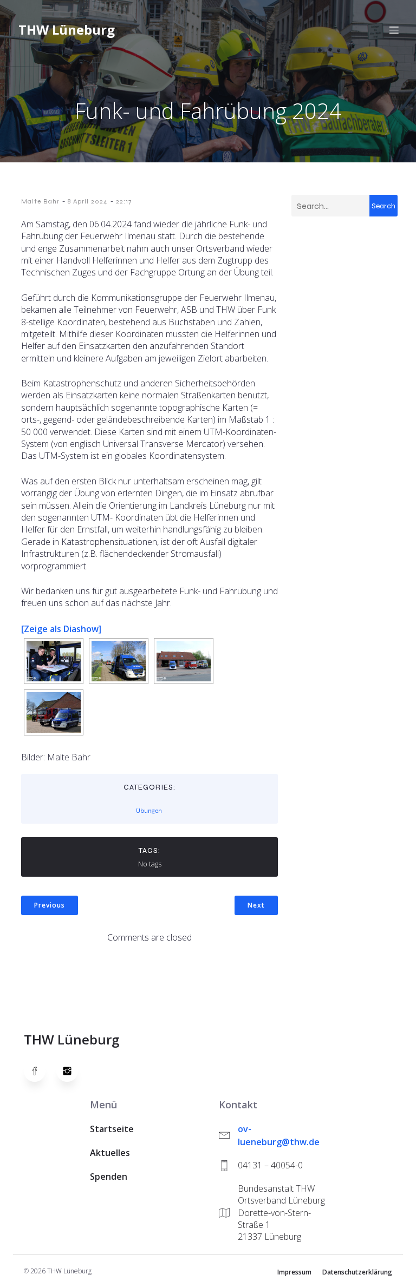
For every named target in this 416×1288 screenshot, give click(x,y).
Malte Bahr (40, 201)
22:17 (124, 201)
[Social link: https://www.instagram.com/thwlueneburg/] (72, 1071)
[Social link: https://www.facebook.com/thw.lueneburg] (40, 1071)
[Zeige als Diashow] (61, 629)
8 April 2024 (88, 201)
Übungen (149, 810)
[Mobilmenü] (394, 30)
